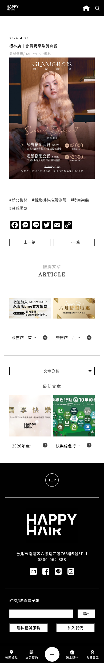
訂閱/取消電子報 (24, 601)
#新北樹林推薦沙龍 (49, 199)
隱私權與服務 (29, 628)
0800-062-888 (52, 559)
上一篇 (30, 242)
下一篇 (74, 242)
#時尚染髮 (80, 199)
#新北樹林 (18, 199)
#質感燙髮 (18, 208)
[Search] (98, 8)
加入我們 (75, 628)
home (86, 8)
